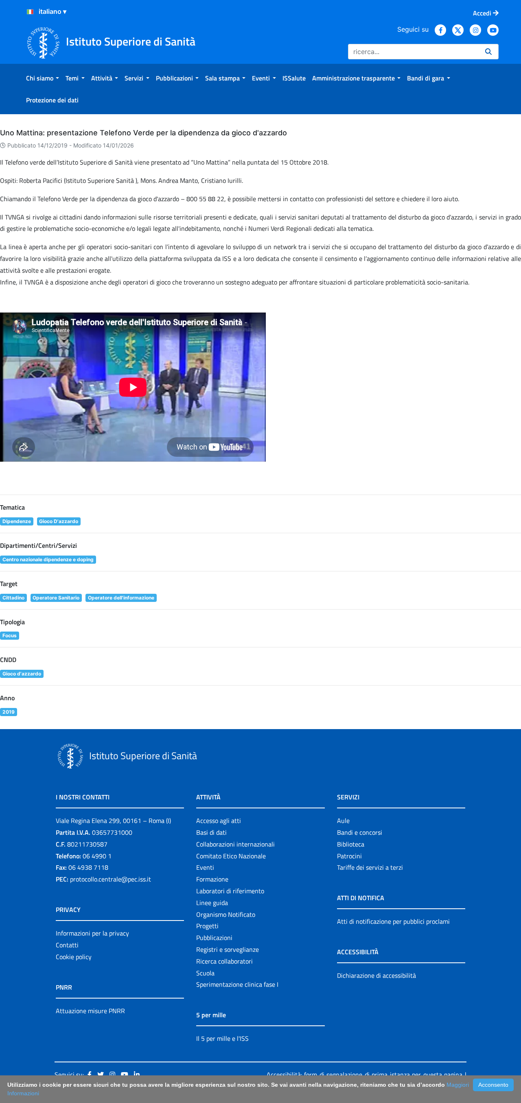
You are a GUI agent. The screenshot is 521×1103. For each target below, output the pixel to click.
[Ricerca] (488, 51)
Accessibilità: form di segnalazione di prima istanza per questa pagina (364, 1074)
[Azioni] (30, 12)
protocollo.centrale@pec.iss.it (110, 879)
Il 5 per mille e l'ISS (222, 1038)
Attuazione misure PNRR (90, 1011)
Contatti (67, 945)
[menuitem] (42, 78)
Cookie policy (74, 957)
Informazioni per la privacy (92, 933)
